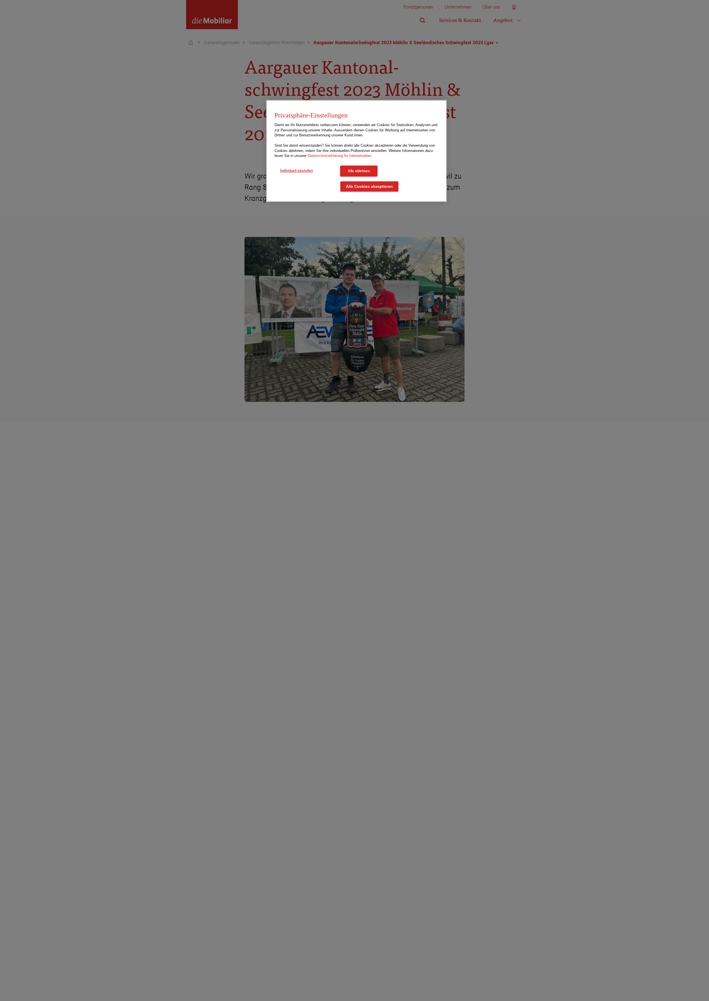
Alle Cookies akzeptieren (369, 186)
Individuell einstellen (296, 170)
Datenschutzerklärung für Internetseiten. (340, 156)
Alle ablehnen (359, 171)
